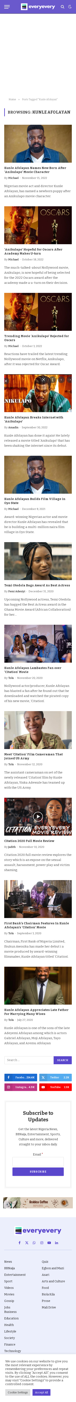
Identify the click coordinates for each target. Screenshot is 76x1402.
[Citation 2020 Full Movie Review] (38, 817)
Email (38, 1154)
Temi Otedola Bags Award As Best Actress (37, 585)
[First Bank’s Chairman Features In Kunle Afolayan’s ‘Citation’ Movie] (38, 899)
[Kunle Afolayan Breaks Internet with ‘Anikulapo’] (38, 393)
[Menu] (7, 7)
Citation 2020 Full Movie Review (29, 841)
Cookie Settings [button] (18, 1392)
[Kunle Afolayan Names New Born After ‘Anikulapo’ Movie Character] (38, 144)
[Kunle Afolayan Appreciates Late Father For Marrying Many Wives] (38, 986)
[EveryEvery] (38, 6)
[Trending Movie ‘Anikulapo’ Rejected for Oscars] (38, 312)
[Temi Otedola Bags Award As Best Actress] (38, 561)
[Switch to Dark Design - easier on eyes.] (69, 7)
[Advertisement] (38, 56)
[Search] (62, 7)
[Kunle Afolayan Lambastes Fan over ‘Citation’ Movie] (38, 644)
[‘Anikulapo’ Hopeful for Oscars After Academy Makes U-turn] (38, 225)
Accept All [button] (41, 1392)
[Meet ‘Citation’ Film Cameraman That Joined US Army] (38, 730)
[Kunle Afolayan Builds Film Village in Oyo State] (38, 475)
